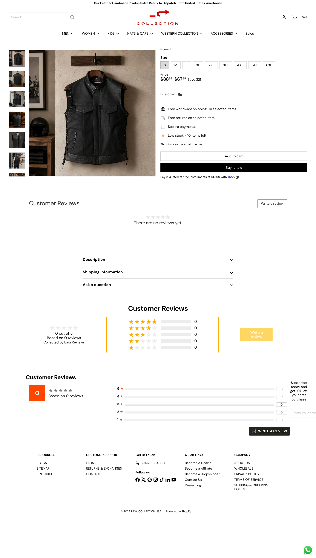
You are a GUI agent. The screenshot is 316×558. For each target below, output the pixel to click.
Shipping (166, 144)
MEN (66, 33)
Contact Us (193, 480)
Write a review (272, 203)
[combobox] (43, 17)
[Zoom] (92, 113)
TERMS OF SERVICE (248, 480)
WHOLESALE (243, 468)
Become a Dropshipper (202, 474)
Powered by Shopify (178, 511)
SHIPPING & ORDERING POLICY (251, 487)
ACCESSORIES (222, 33)
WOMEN (89, 33)
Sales (249, 33)
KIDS (111, 33)
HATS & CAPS (138, 33)
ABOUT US (242, 463)
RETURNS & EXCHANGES (104, 468)
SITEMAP (43, 468)
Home (164, 49)
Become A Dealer (198, 463)
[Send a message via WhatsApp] (308, 550)
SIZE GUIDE (45, 474)
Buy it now (234, 167)
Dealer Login (194, 485)
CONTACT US (96, 474)
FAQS (90, 463)
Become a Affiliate (198, 468)
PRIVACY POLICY (246, 474)
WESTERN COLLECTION (180, 33)
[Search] (72, 17)
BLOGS (42, 463)
